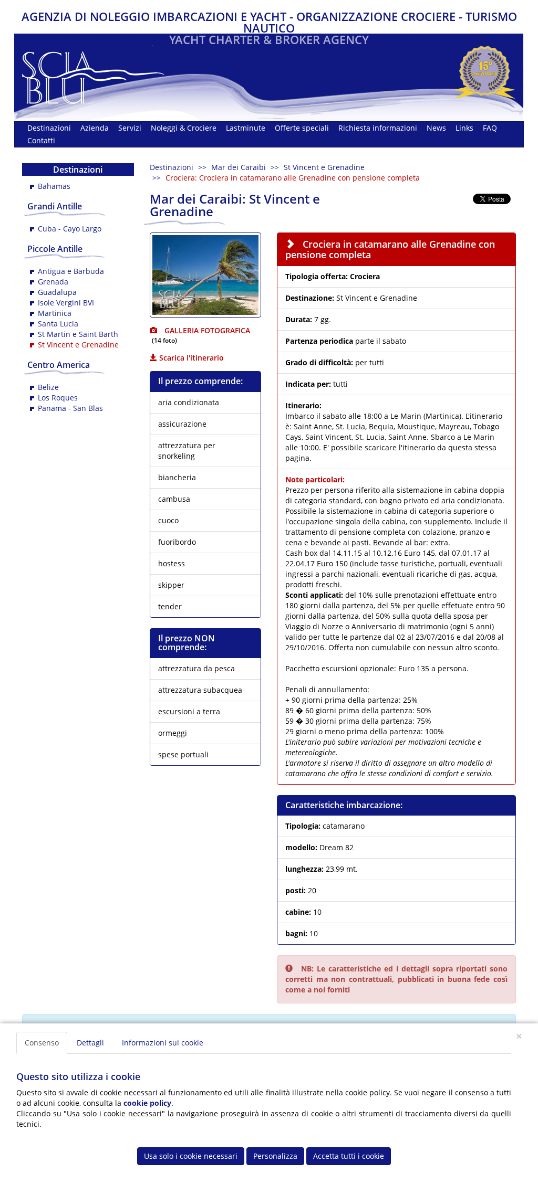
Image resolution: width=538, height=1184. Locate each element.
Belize (48, 387)
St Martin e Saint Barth (78, 334)
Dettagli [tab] (90, 1043)
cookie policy (147, 1103)
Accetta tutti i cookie (348, 1156)
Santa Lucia (58, 324)
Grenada (53, 282)
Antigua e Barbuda (71, 271)
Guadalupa (57, 292)
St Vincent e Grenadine (324, 167)
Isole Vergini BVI (66, 303)
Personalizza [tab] (275, 1156)
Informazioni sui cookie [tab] (162, 1043)
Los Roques (58, 398)
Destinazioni (171, 167)
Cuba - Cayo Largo (69, 229)
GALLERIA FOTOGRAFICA (206, 330)
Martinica (54, 313)
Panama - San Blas (70, 408)
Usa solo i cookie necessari (190, 1156)
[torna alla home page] (93, 74)
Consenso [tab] (42, 1043)
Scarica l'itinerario (190, 358)
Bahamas (54, 186)
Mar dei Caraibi (238, 167)
